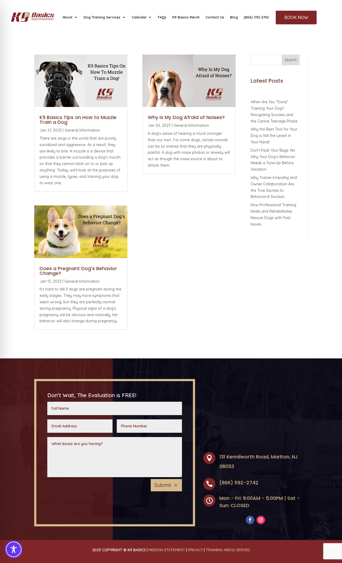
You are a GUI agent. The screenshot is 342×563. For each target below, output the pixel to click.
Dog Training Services (102, 17)
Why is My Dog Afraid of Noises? (186, 117)
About (67, 17)
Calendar (139, 17)
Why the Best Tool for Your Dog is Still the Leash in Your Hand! (274, 135)
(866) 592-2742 (256, 17)
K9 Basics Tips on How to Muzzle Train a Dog (78, 119)
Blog (234, 17)
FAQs (162, 17)
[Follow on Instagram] (260, 520)
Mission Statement (167, 549)
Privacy (195, 549)
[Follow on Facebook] (250, 520)
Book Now (296, 17)
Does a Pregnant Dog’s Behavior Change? (78, 271)
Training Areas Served (228, 549)
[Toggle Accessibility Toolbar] (13, 549)
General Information (82, 130)
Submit (162, 485)
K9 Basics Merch (186, 17)
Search (291, 60)
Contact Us (214, 17)
